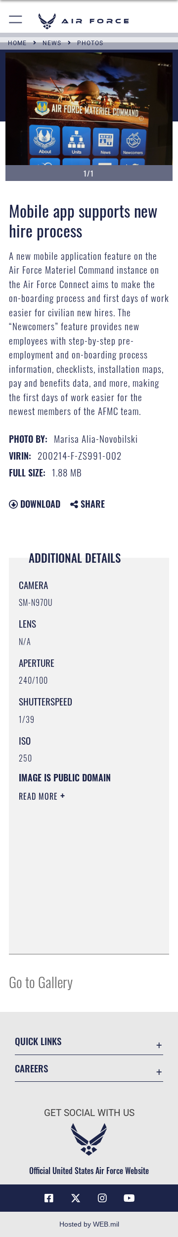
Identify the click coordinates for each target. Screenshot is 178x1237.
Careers (31, 1068)
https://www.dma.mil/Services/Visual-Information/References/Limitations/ (79, 935)
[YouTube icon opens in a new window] (129, 1198)
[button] (16, 21)
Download (39, 503)
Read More (39, 796)
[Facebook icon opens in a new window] (49, 1198)
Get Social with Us (89, 1113)
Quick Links (38, 1041)
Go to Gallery (41, 981)
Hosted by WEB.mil (89, 1224)
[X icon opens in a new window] (75, 1198)
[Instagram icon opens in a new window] (102, 1198)
